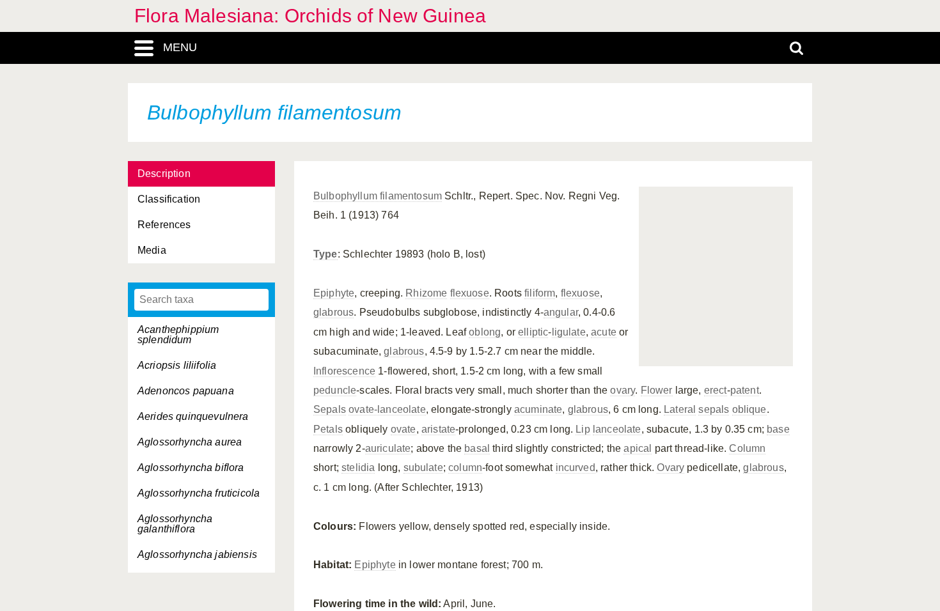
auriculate (388, 448)
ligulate (569, 332)
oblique (749, 409)
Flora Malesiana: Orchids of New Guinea (310, 15)
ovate (403, 429)
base (778, 429)
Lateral (680, 409)
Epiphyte (333, 293)
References (164, 224)
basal (477, 448)
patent (744, 390)
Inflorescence (344, 371)
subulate (423, 467)
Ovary (670, 467)
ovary (622, 390)
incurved (575, 467)
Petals (328, 429)
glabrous (333, 312)
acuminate (538, 409)
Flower (657, 390)
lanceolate (617, 429)
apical (637, 448)
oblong (485, 332)
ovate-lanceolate (387, 409)
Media (151, 250)
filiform (539, 293)
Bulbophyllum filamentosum (377, 195)
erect (715, 390)
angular (561, 312)
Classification (168, 199)
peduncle (334, 390)
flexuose (469, 293)
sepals (713, 409)
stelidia (358, 467)
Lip (583, 429)
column (465, 467)
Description (164, 173)
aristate (438, 429)
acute (603, 332)
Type (325, 254)
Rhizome (426, 293)
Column (747, 448)
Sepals (329, 409)
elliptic (533, 332)
